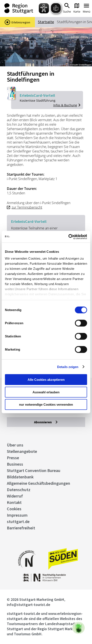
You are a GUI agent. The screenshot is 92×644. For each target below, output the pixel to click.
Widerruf (15, 496)
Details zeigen (67, 366)
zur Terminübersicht (27, 207)
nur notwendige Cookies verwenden (46, 404)
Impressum (17, 515)
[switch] (81, 323)
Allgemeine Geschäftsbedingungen (38, 483)
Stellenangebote (22, 451)
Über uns (15, 445)
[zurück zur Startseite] (20, 8)
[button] (78, 627)
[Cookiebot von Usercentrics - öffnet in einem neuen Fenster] (68, 236)
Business (15, 464)
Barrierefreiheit (21, 527)
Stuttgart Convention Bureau (33, 470)
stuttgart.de (18, 521)
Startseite (46, 21)
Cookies (14, 508)
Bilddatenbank (20, 476)
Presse (13, 457)
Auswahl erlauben (46, 392)
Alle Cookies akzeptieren (46, 379)
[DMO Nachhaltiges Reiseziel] (27, 571)
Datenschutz (18, 489)
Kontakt (14, 502)
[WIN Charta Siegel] (46, 580)
